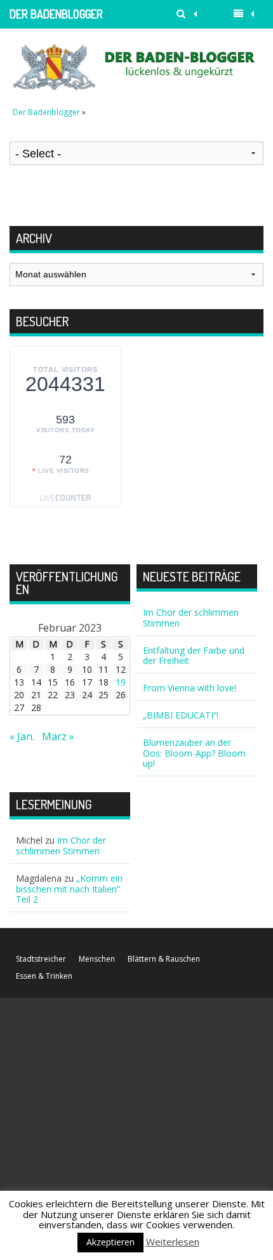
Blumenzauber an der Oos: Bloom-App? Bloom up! (194, 753)
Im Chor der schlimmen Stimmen (191, 617)
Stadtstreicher (41, 958)
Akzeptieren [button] (110, 1242)
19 (121, 682)
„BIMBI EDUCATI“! (180, 715)
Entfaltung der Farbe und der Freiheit (193, 655)
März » (58, 736)
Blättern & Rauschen (164, 958)
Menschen (97, 958)
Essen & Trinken (44, 976)
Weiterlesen (172, 1241)
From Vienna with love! (189, 688)
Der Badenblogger (56, 14)
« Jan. (22, 736)
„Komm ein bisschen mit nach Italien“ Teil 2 (69, 889)
